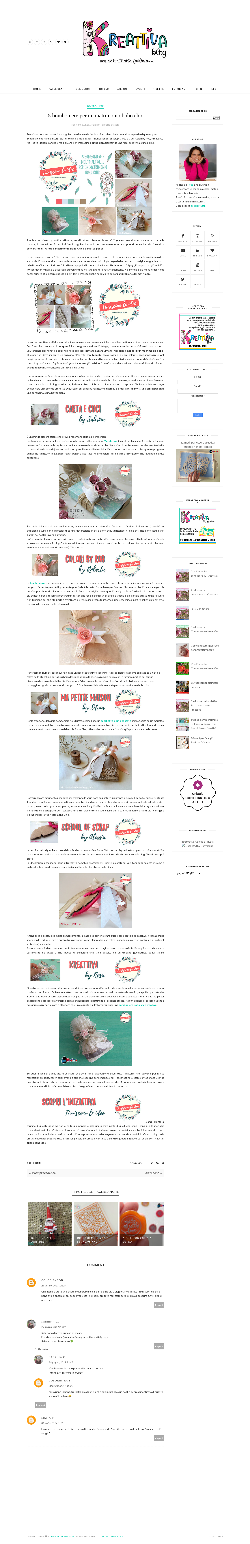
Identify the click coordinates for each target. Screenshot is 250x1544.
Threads (197, 285)
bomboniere (95, 106)
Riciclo (103, 88)
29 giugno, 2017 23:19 (53, 1326)
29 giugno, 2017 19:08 (53, 1285)
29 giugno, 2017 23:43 (61, 1362)
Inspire (198, 88)
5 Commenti (34, 1163)
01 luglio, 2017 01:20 (52, 1422)
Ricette (158, 88)
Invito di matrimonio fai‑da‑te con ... (93, 1240)
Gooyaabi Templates (109, 1536)
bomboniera (37, 582)
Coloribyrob (52, 1280)
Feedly (212, 270)
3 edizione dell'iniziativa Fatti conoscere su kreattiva (204, 705)
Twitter (182, 285)
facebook (183, 241)
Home (37, 88)
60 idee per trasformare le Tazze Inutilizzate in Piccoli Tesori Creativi (204, 724)
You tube (197, 270)
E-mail (183, 256)
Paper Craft (57, 88)
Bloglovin (212, 256)
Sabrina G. (50, 1321)
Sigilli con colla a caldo (137, 1240)
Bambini (122, 88)
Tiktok (183, 270)
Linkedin (197, 256)
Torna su (215, 1536)
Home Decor (82, 88)
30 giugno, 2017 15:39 (61, 1385)
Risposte (43, 1349)
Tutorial (178, 88)
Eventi (140, 88)
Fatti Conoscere (200, 608)
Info (213, 88)
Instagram (197, 241)
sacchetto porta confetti (116, 720)
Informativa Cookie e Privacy (197, 841)
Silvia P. (48, 1417)
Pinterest (212, 241)
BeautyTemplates (62, 1536)
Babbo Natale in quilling (43, 1240)
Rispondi (159, 1305)
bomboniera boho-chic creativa (137, 1004)
